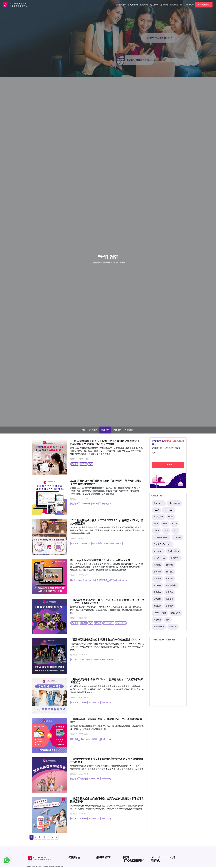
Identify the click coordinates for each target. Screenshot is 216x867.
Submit (168, 465)
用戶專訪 (93, 430)
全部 (83, 430)
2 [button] (35, 837)
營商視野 (105, 430)
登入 (182, 4)
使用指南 (164, 4)
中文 (190, 4)
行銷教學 (129, 430)
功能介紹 (117, 430)
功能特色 (120, 4)
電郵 (154, 453)
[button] (52, 837)
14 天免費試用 (203, 4)
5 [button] (48, 837)
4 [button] (44, 837)
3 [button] (39, 837)
